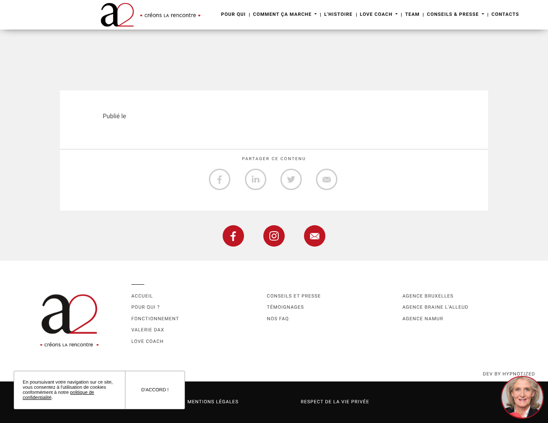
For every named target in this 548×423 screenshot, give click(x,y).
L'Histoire (338, 14)
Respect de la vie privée (335, 402)
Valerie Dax (147, 330)
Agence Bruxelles (427, 296)
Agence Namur (422, 319)
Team (412, 14)
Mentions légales (213, 402)
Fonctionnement (155, 319)
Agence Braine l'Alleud (435, 307)
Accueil (142, 296)
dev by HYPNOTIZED (509, 374)
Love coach (147, 341)
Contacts (505, 14)
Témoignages (285, 307)
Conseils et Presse (294, 296)
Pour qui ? (145, 307)
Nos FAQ (278, 319)
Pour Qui (233, 14)
